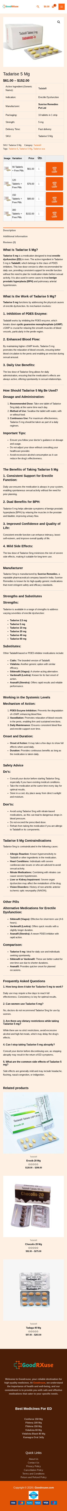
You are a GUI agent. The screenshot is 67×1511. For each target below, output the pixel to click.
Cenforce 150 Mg (33, 1419)
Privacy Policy (33, 1466)
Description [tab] (9, 230)
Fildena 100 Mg (33, 1422)
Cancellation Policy (33, 1470)
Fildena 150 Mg (33, 1426)
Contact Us (33, 1462)
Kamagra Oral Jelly (33, 1437)
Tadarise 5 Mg (25, 149)
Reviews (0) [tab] (9, 242)
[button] (59, 22)
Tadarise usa (39, 149)
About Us (33, 1459)
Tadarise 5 (13, 149)
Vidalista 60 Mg (33, 1430)
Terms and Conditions (33, 1473)
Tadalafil (37, 145)
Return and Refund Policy (34, 1477)
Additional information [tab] (15, 236)
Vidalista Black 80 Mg (33, 1433)
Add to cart (54, 170)
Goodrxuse (39, 1382)
